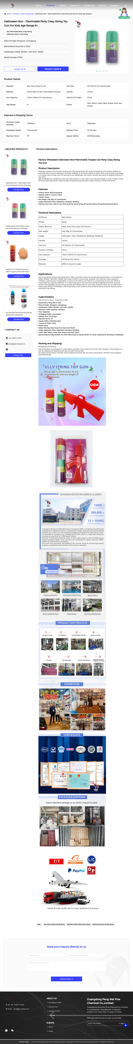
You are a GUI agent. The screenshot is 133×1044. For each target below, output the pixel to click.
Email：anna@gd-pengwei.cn (18, 1009)
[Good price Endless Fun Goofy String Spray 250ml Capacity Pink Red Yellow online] (19, 253)
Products (50, 5)
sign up (123, 1023)
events (102, 5)
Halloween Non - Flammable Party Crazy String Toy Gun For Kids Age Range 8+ (18, 185)
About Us (75, 5)
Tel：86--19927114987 (15, 1005)
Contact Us (89, 5)
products (16, 14)
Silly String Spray (27, 14)
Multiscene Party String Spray (103, 924)
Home (38, 5)
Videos (63, 5)
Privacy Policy (24, 1042)
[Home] (12, 5)
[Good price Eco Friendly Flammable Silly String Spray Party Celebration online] (19, 296)
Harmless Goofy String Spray (54, 924)
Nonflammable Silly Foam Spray (78, 924)
